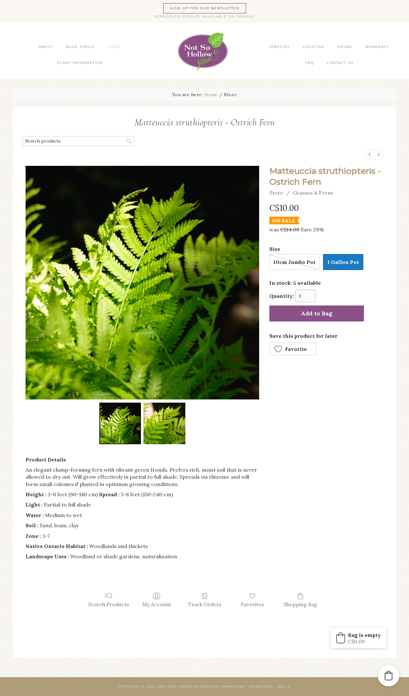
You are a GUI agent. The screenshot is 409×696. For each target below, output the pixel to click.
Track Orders (204, 604)
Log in (284, 686)
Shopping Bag (300, 604)
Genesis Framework (223, 686)
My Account (156, 604)
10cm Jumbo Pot (294, 262)
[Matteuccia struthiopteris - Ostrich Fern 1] (164, 423)
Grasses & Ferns (313, 192)
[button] (292, 349)
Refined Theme (175, 686)
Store (276, 192)
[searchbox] (78, 141)
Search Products (108, 604)
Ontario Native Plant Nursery (204, 51)
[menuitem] (369, 154)
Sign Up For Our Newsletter (204, 8)
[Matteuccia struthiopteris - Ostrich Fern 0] (120, 423)
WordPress (261, 686)
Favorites (252, 604)
